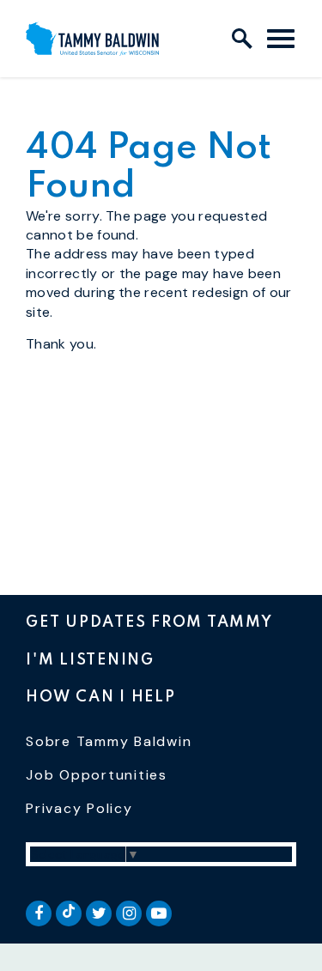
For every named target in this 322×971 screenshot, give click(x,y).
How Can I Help (101, 697)
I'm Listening (90, 660)
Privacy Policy (79, 808)
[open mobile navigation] (280, 38)
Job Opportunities (96, 775)
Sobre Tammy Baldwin (108, 741)
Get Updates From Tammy (149, 622)
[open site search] (242, 38)
